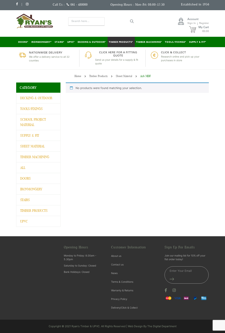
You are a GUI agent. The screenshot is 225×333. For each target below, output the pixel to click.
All (22, 168)
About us (116, 255)
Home (78, 76)
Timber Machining (148, 41)
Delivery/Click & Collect (124, 307)
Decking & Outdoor (91, 41)
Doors (22, 41)
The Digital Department (161, 326)
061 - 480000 (79, 4)
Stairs (59, 41)
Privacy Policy (119, 298)
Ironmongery (41, 41)
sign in (191, 23)
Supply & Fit (197, 41)
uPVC (70, 41)
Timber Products (120, 41)
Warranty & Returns (122, 290)
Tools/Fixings (175, 41)
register (204, 23)
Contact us (117, 264)
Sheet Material (124, 76)
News (114, 273)
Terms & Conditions (122, 281)
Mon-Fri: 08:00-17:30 (150, 4)
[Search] (132, 21)
